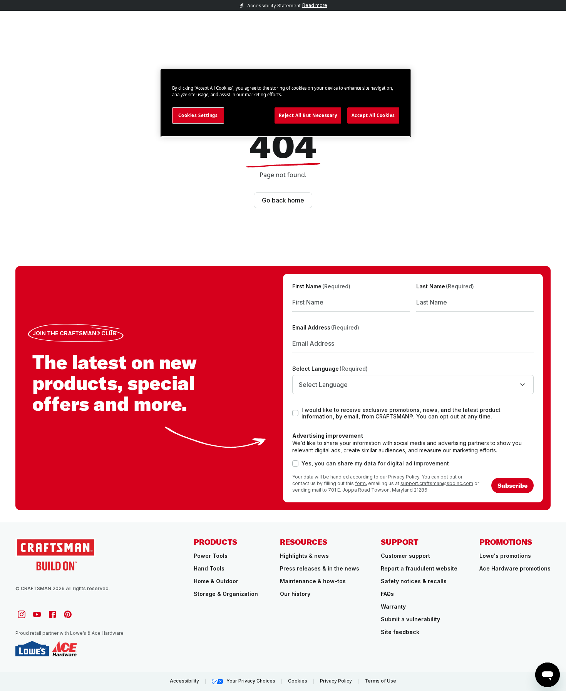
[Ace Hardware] (64, 648)
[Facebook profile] (52, 614)
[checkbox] (295, 413)
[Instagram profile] (21, 614)
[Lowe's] (32, 648)
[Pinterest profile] (68, 614)
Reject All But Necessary (308, 115)
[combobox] (413, 384)
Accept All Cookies (373, 115)
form (360, 483)
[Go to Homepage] (55, 554)
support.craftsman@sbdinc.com (436, 483)
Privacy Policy (403, 477)
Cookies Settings (198, 115)
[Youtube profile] (37, 614)
